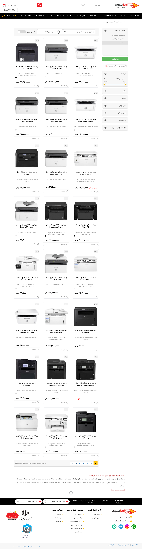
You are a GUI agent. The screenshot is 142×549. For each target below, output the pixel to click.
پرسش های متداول (76, 525)
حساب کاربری (57, 510)
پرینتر (103, 22)
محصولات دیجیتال (122, 22)
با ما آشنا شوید (95, 510)
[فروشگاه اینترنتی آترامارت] (127, 9)
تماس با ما (97, 514)
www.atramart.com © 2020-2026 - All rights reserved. (22, 547)
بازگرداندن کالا (78, 514)
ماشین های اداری (111, 22)
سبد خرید (58, 521)
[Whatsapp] (133, 526)
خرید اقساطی (78, 532)
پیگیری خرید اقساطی (76, 528)
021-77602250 (10, 10)
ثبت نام (59, 514)
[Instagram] (127, 526)
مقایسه (93, 86)
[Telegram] (120, 526)
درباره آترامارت (95, 518)
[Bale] (114, 526)
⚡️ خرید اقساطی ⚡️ (9, 16)
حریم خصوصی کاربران (76, 521)
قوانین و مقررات (77, 518)
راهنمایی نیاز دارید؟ (75, 510)
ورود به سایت (57, 518)
